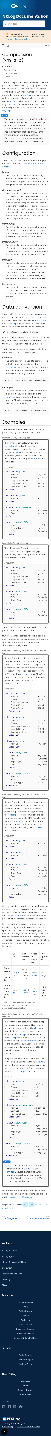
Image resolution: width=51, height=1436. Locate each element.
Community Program (25, 1329)
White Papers (25, 1311)
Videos (25, 1315)
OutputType (12, 323)
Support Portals (25, 1390)
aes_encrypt (20, 1071)
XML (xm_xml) (9, 1218)
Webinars (25, 1320)
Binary (38, 1028)
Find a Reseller (25, 1355)
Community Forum (25, 1333)
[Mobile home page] (7, 45)
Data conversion (11, 73)
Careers (25, 1385)
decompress (14, 814)
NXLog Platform (9, 1250)
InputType (41, 320)
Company (25, 1381)
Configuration (10, 70)
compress (10, 269)
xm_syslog (19, 821)
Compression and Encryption (19, 1197)
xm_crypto (7, 110)
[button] (7, 6)
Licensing (6, 1279)
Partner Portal (25, 1364)
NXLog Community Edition (14, 1262)
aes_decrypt (20, 1034)
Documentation (25, 1302)
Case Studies (25, 1324)
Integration (7, 1268)
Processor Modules (39, 1218)
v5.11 (45, 45)
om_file (12, 101)
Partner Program (25, 1359)
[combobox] (24, 23)
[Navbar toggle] (3, 45)
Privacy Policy (7, 1427)
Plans (4, 1285)
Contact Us (25, 1394)
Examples (8, 76)
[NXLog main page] (19, 6)
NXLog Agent (8, 1256)
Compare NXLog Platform (26, 1338)
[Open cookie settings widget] (4, 1431)
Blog (25, 1307)
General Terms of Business (28, 1427)
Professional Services (12, 1273)
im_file (26, 95)
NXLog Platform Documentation (25, 37)
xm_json (16, 452)
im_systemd (10, 446)
